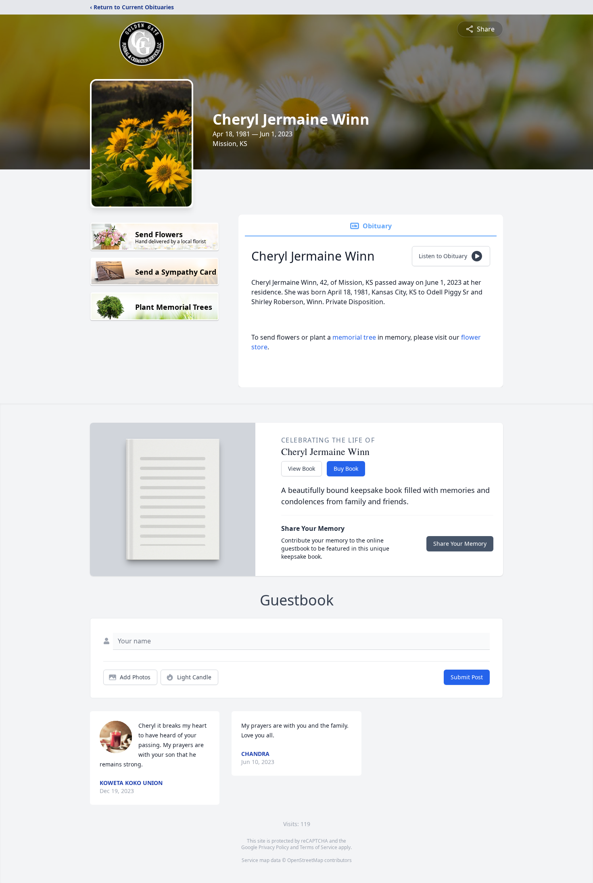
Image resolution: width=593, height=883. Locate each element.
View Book (301, 468)
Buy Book (346, 468)
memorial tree (354, 337)
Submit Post (467, 677)
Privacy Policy (274, 847)
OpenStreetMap (305, 860)
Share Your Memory (460, 543)
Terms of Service (318, 847)
